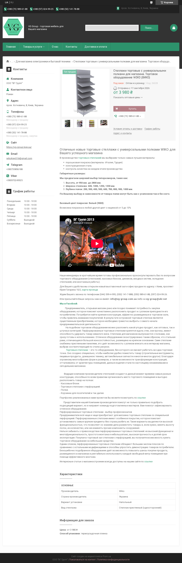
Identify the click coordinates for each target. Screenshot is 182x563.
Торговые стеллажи (77, 350)
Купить (132, 108)
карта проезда (90, 289)
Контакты (71, 46)
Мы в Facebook (68, 303)
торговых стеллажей (89, 157)
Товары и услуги (32, 46)
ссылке (141, 397)
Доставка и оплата (96, 46)
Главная (11, 46)
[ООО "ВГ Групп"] (13, 27)
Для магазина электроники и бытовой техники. (43, 61)
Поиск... (149, 28)
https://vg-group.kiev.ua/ (19, 147)
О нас (55, 46)
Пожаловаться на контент (82, 559)
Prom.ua (107, 556)
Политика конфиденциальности (113, 559)
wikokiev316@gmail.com (19, 158)
